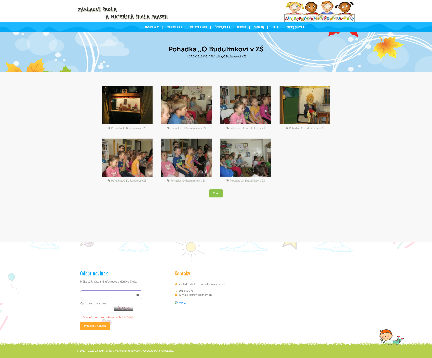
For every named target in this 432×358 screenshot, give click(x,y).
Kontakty (259, 27)
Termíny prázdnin (295, 27)
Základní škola (175, 27)
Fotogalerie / (199, 56)
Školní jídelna (222, 27)
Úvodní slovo (152, 27)
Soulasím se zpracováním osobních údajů (108, 317)
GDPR (275, 27)
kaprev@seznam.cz (200, 294)
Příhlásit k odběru (95, 326)
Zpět (216, 193)
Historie (241, 27)
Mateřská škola (198, 27)
